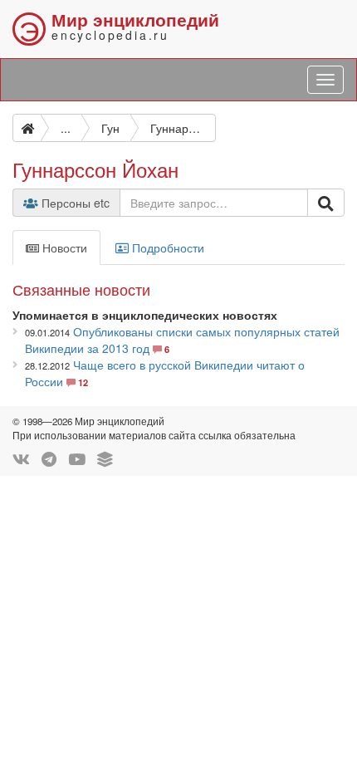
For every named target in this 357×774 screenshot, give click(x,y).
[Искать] (326, 203)
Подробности (166, 247)
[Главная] (26, 128)
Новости (63, 247)
